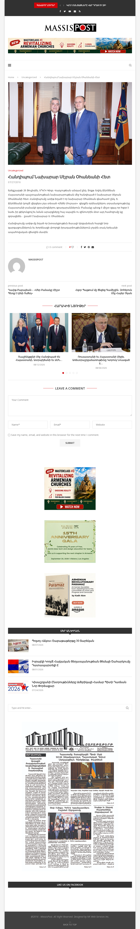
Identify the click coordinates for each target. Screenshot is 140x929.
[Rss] (80, 11)
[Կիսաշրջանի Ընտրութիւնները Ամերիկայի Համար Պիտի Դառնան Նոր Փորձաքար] (18, 687)
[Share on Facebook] (81, 247)
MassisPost (36, 259)
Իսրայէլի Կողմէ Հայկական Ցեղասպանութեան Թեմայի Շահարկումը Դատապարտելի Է (81, 663)
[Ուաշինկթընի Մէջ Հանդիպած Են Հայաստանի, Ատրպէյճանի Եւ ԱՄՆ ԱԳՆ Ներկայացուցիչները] (39, 332)
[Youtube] (70, 11)
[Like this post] (74, 247)
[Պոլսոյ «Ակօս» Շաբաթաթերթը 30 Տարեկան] (18, 646)
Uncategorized (29, 77)
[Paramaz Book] (70, 595)
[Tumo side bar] (70, 541)
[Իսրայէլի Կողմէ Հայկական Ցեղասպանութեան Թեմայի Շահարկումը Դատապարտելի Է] (18, 666)
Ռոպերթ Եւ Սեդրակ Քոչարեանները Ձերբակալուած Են (97, 5)
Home (11, 77)
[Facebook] (60, 11)
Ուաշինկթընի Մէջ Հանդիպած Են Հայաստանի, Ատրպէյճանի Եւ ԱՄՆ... (39, 358)
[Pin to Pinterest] (89, 247)
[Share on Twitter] (85, 247)
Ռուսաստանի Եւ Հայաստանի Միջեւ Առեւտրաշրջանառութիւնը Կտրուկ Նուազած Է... (101, 360)
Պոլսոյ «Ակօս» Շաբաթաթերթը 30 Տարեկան (63, 641)
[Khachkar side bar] (70, 488)
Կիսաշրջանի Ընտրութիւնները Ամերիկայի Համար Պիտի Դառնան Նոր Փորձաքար (79, 684)
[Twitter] (65, 11)
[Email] (75, 11)
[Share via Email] (93, 247)
